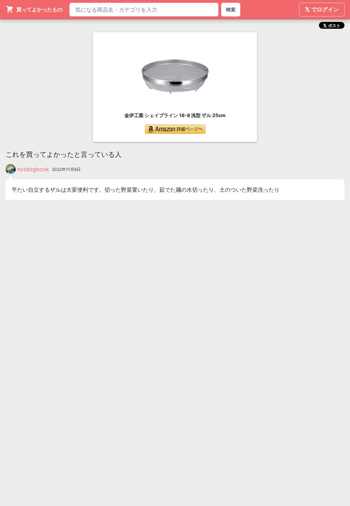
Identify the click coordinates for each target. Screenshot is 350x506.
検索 (230, 9)
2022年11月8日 (66, 169)
